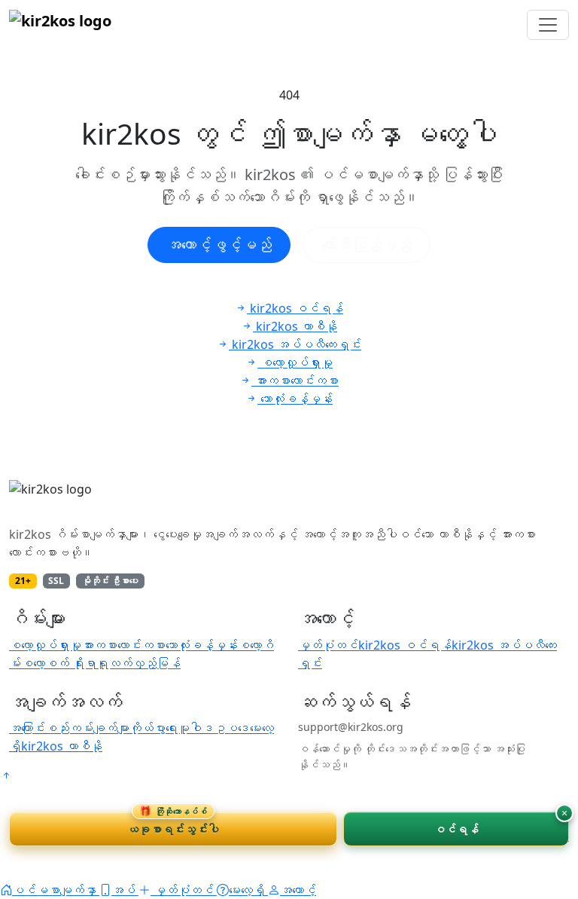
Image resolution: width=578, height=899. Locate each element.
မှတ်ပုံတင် (328, 645)
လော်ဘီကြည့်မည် (366, 244)
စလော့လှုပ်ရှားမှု (45, 645)
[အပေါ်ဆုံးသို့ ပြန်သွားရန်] (6, 775)
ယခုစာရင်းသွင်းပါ (173, 824)
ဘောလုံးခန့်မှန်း (202, 645)
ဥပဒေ (232, 728)
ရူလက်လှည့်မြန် (138, 663)
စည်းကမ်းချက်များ (87, 728)
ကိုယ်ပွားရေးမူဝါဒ (171, 728)
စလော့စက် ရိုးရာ (58, 663)
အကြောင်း (27, 728)
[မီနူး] (548, 25)
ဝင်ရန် (456, 828)
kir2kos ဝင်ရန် (405, 645)
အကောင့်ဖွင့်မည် (219, 244)
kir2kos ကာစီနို (61, 746)
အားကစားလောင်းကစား (123, 645)
